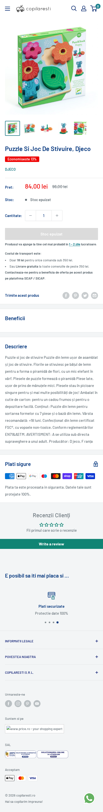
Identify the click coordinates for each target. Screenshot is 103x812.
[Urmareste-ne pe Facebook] (8, 703)
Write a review (51, 543)
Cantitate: (13, 215)
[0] (94, 8)
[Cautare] (74, 8)
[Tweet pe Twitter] (85, 295)
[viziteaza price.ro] (34, 727)
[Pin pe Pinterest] (75, 295)
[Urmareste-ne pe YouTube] (37, 703)
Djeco (10, 169)
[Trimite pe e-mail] (94, 295)
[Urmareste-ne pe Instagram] (18, 703)
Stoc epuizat (51, 233)
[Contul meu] (83, 8)
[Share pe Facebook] (66, 295)
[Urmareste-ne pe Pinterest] (27, 703)
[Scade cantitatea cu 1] (30, 215)
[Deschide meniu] (7, 9)
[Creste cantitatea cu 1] (57, 215)
